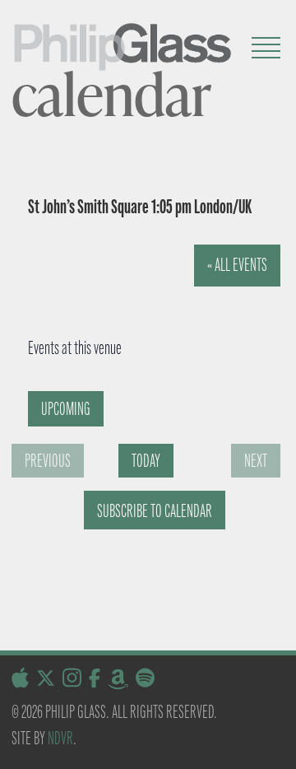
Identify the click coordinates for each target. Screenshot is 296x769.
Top (277, 746)
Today (146, 460)
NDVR (60, 738)
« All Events (237, 264)
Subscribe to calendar (154, 511)
